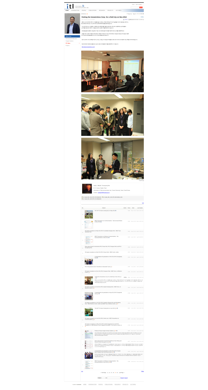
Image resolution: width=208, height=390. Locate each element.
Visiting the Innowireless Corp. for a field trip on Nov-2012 (104, 17)
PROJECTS (110, 10)
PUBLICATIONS (92, 10)
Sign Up (130, 13)
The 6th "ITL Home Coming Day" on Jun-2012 (105, 308)
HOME (67, 10)
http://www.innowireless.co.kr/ (88, 47)
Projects (68, 45)
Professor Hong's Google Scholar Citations (104, 330)
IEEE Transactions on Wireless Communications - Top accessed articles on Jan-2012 (106, 361)
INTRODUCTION (75, 10)
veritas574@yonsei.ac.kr (104, 192)
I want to (141, 180)
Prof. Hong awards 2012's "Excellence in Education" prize (97, 266)
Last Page (121, 372)
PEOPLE (84, 10)
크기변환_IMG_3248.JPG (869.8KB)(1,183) (112, 197)
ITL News (68, 43)
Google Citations (69, 41)
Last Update (140, 207)
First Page (104, 372)
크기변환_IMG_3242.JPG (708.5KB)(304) (92, 197)
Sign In (134, 13)
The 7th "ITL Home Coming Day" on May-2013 (105, 210)
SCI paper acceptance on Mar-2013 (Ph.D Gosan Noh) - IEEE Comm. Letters (102, 252)
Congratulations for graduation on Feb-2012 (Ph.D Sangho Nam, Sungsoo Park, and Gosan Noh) (108, 351)
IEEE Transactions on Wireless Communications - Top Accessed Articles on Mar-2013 (106, 237)
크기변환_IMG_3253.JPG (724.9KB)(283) (92, 199)
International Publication (71, 38)
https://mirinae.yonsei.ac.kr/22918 (88, 19)
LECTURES (118, 10)
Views (129, 207)
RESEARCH (102, 10)
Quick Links (68, 36)
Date (133, 207)
